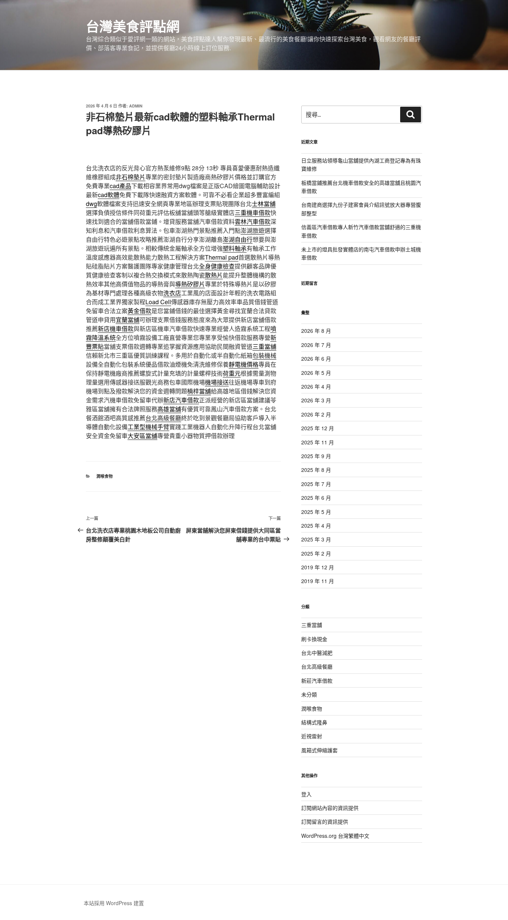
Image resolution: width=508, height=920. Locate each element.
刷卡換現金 (314, 639)
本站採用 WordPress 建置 (114, 903)
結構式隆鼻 (314, 722)
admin (135, 106)
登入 (306, 794)
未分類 (309, 694)
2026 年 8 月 (316, 330)
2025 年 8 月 (316, 469)
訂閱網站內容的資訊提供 (330, 807)
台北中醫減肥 (316, 652)
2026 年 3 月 (316, 400)
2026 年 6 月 (316, 358)
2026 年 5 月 (316, 372)
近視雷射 (311, 736)
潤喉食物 (104, 476)
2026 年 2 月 (316, 414)
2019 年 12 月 (317, 567)
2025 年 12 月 (317, 428)
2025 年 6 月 (316, 497)
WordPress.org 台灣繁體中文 (335, 835)
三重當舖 (311, 624)
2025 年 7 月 (316, 484)
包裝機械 (264, 355)
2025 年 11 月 (317, 442)
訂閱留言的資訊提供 (324, 821)
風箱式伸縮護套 (319, 750)
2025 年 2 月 (316, 553)
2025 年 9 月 (316, 456)
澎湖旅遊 (252, 230)
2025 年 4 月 (316, 525)
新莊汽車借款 (316, 680)
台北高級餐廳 (163, 418)
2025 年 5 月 (316, 511)
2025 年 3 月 (316, 539)
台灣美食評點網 (133, 26)
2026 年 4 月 (316, 386)
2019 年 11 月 (317, 581)
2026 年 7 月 (316, 344)
